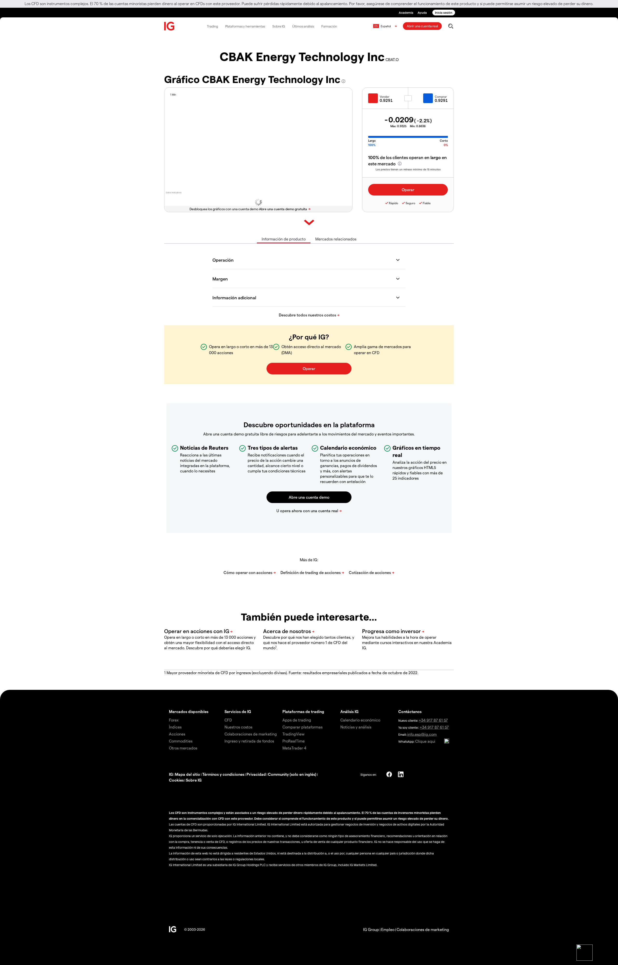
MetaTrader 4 (294, 748)
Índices (175, 727)
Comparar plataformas (302, 727)
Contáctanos (409, 711)
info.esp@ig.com (422, 734)
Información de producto (284, 239)
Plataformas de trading (303, 711)
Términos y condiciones (223, 774)
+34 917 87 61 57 (433, 720)
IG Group (371, 929)
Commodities (180, 741)
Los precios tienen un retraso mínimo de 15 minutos (408, 169)
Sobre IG (278, 26)
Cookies (176, 780)
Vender (384, 96)
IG (171, 774)
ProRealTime (293, 741)
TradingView (293, 734)
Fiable (427, 203)
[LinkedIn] (401, 774)
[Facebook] (389, 774)
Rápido (393, 203)
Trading (212, 26)
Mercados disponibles (188, 711)
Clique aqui (425, 741)
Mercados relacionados (335, 239)
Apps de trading (296, 720)
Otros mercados (183, 748)
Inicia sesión (443, 12)
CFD (228, 720)
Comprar (441, 96)
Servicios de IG (238, 711)
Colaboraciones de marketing (251, 734)
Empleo (387, 929)
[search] (450, 26)
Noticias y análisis (355, 727)
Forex (174, 720)
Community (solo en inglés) (292, 774)
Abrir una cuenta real (422, 26)
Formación (329, 26)
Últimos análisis (303, 26)
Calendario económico (360, 720)
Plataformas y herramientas (245, 26)
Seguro (410, 203)
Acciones (177, 734)
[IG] (169, 26)
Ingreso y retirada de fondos (249, 741)
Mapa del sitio (187, 774)
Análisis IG (349, 711)
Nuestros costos (238, 727)
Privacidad (256, 774)
